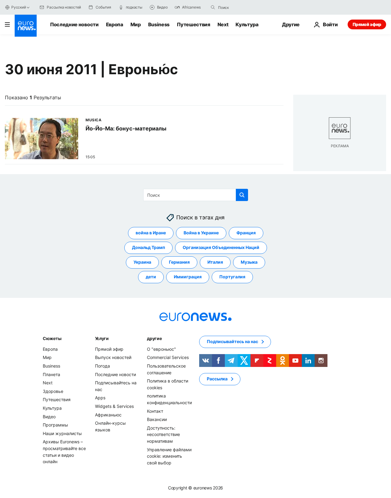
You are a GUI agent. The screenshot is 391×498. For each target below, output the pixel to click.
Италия (215, 262)
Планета (51, 374)
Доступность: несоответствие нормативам (163, 434)
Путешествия (193, 24)
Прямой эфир (367, 24)
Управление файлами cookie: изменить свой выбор (169, 456)
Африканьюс (108, 414)
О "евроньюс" (161, 349)
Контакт (155, 411)
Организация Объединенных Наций (221, 247)
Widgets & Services (114, 406)
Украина (142, 262)
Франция (246, 233)
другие (154, 338)
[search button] (213, 7)
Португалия (232, 277)
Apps (100, 398)
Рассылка (217, 379)
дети (151, 277)
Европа (114, 24)
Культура (247, 24)
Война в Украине (201, 233)
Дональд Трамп (148, 247)
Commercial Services (168, 357)
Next (222, 24)
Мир (135, 24)
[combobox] (244, 7)
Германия (179, 262)
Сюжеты (52, 338)
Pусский (18, 7)
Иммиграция (188, 277)
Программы (55, 424)
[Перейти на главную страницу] (26, 26)
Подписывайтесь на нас (232, 341)
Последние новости (74, 24)
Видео (49, 416)
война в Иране (151, 233)
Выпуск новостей (113, 357)
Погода (102, 365)
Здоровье (53, 391)
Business (159, 24)
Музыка (249, 262)
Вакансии (157, 419)
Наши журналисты (62, 433)
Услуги (102, 338)
